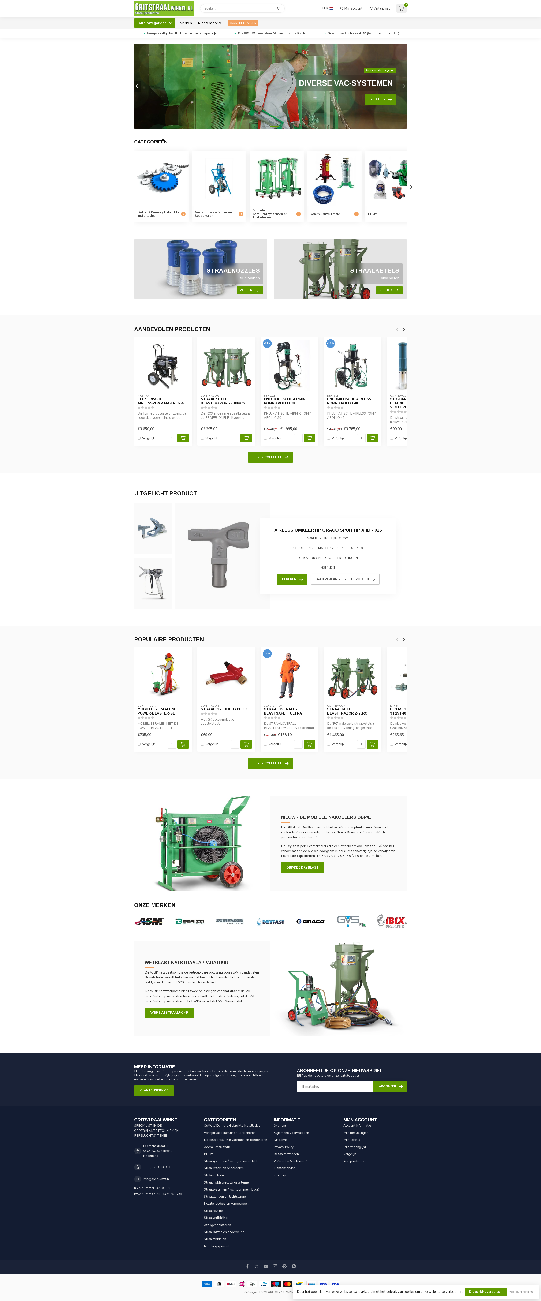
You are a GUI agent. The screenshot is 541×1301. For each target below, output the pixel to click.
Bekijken (289, 579)
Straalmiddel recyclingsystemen (227, 1182)
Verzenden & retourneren (292, 1161)
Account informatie (357, 1126)
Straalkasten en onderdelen (224, 1232)
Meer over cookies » (522, 1292)
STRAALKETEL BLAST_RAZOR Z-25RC (347, 711)
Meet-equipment (216, 1246)
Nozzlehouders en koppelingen (226, 1203)
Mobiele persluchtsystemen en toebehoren (235, 1140)
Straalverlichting (216, 1218)
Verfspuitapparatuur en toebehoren (229, 1133)
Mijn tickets (351, 1140)
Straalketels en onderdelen (224, 1168)
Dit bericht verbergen (486, 1292)
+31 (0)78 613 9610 (157, 1167)
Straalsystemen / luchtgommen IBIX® (231, 1189)
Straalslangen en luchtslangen (225, 1197)
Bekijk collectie (268, 457)
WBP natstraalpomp (169, 1013)
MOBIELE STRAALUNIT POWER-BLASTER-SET (158, 711)
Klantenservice (210, 22)
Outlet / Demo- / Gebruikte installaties (232, 1126)
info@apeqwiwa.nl (156, 1179)
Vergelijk (148, 438)
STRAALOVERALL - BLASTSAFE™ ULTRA (283, 711)
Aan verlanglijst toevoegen (343, 579)
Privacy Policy (284, 1147)
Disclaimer (281, 1140)
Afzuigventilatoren (217, 1225)
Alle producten (354, 1161)
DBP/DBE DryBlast (303, 867)
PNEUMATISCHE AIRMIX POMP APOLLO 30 (284, 401)
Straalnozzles (213, 1211)
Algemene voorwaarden (291, 1133)
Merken (186, 22)
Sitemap (280, 1175)
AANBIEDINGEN (243, 22)
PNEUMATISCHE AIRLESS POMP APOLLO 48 (349, 401)
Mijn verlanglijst (354, 1147)
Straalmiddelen (215, 1239)
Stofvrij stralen (214, 1175)
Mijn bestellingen (355, 1133)
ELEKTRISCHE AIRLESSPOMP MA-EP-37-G (161, 401)
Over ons (280, 1126)
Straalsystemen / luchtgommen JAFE (231, 1161)
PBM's (208, 1154)
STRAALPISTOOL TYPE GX (224, 709)
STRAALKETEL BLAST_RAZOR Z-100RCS (223, 401)
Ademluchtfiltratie (217, 1147)
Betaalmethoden (286, 1154)
